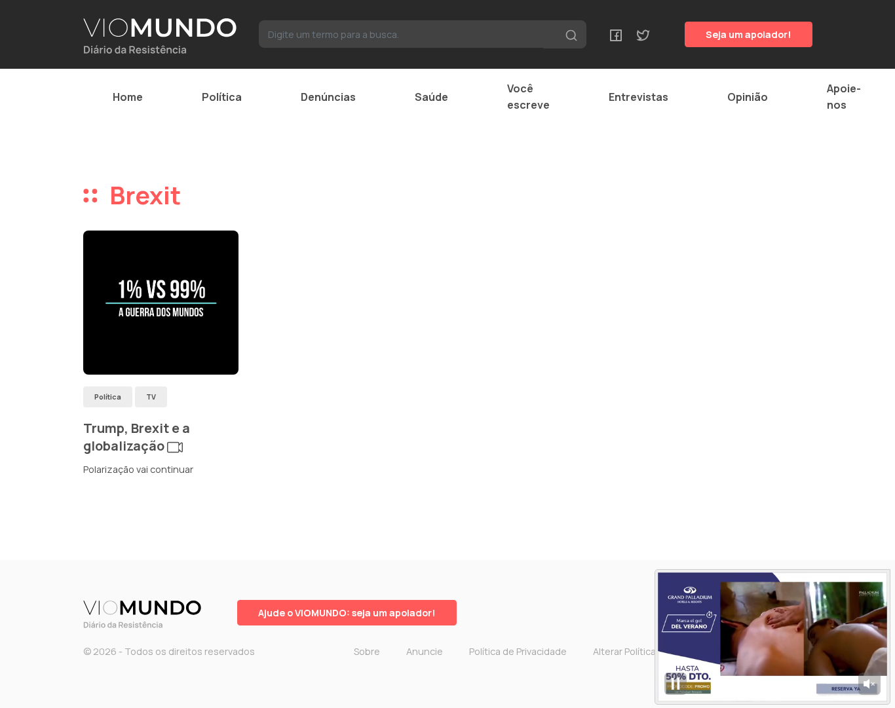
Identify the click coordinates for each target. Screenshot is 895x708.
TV (151, 396)
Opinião (747, 97)
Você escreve (528, 96)
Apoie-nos (844, 96)
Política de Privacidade (518, 651)
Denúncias (328, 97)
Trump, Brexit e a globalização (136, 437)
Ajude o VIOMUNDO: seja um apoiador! (347, 612)
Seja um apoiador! (748, 34)
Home (128, 97)
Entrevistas (638, 97)
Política (222, 97)
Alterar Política (624, 651)
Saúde (431, 97)
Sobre (367, 651)
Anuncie (424, 651)
